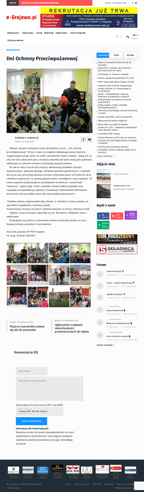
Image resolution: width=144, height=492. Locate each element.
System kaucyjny (113, 271)
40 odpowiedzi (112, 314)
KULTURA (130, 55)
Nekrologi (49, 33)
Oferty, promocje (15, 40)
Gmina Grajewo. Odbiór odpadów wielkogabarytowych (112, 106)
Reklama (108, 484)
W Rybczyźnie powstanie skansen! (113, 147)
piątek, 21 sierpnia (121, 174)
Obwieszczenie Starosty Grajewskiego (115, 86)
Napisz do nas (133, 215)
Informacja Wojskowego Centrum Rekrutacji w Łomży (117, 111)
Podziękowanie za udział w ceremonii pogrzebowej (114, 100)
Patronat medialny (126, 484)
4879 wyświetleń (129, 340)
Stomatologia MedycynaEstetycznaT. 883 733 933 (102, 476)
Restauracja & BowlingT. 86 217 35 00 (28, 476)
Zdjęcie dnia (61, 33)
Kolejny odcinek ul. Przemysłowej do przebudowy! (114, 89)
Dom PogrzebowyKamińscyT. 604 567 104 (57, 475)
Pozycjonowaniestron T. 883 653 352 (42, 476)
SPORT (116, 55)
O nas (68, 484)
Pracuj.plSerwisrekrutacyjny (130, 476)
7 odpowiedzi (112, 298)
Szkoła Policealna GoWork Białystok (115, 475)
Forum (39, 33)
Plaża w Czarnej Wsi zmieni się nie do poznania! (27, 328)
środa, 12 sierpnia (115, 319)
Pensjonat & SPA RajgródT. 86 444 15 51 (86, 476)
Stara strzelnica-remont (117, 336)
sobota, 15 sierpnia (115, 332)
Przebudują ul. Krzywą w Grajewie (113, 74)
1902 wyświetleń (129, 298)
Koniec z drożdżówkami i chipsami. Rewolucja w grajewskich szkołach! (113, 95)
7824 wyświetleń (130, 314)
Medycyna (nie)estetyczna (118, 323)
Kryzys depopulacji (114, 310)
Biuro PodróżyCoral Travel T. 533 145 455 (13, 476)
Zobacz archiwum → (106, 156)
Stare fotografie (78, 33)
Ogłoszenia (27, 33)
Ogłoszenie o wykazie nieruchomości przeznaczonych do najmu (72, 328)
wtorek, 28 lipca (114, 306)
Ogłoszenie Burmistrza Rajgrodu (112, 121)
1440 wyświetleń (129, 275)
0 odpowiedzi (112, 275)
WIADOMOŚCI (103, 55)
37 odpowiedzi (112, 327)
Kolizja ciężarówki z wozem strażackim (115, 117)
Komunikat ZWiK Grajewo (109, 134)
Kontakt (105, 225)
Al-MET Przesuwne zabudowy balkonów (40, 3)
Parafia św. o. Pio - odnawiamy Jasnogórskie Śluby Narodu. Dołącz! (117, 128)
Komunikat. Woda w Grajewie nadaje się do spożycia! (117, 151)
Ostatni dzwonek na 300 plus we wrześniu (117, 137)
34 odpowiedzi (112, 340)
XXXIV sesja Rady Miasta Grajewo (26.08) (116, 82)
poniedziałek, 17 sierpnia (123, 189)
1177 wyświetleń (129, 286)
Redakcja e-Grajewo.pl (26, 137)
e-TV (118, 216)
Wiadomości (13, 33)
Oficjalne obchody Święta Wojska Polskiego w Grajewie (117, 141)
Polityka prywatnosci (125, 488)
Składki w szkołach (114, 294)
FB (105, 216)
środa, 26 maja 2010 (24, 141)
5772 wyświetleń (129, 327)
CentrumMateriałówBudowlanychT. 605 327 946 (72, 476)
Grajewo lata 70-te (121, 186)
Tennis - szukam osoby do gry (119, 283)
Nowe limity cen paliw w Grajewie (113, 124)
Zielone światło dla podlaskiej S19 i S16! (116, 78)
